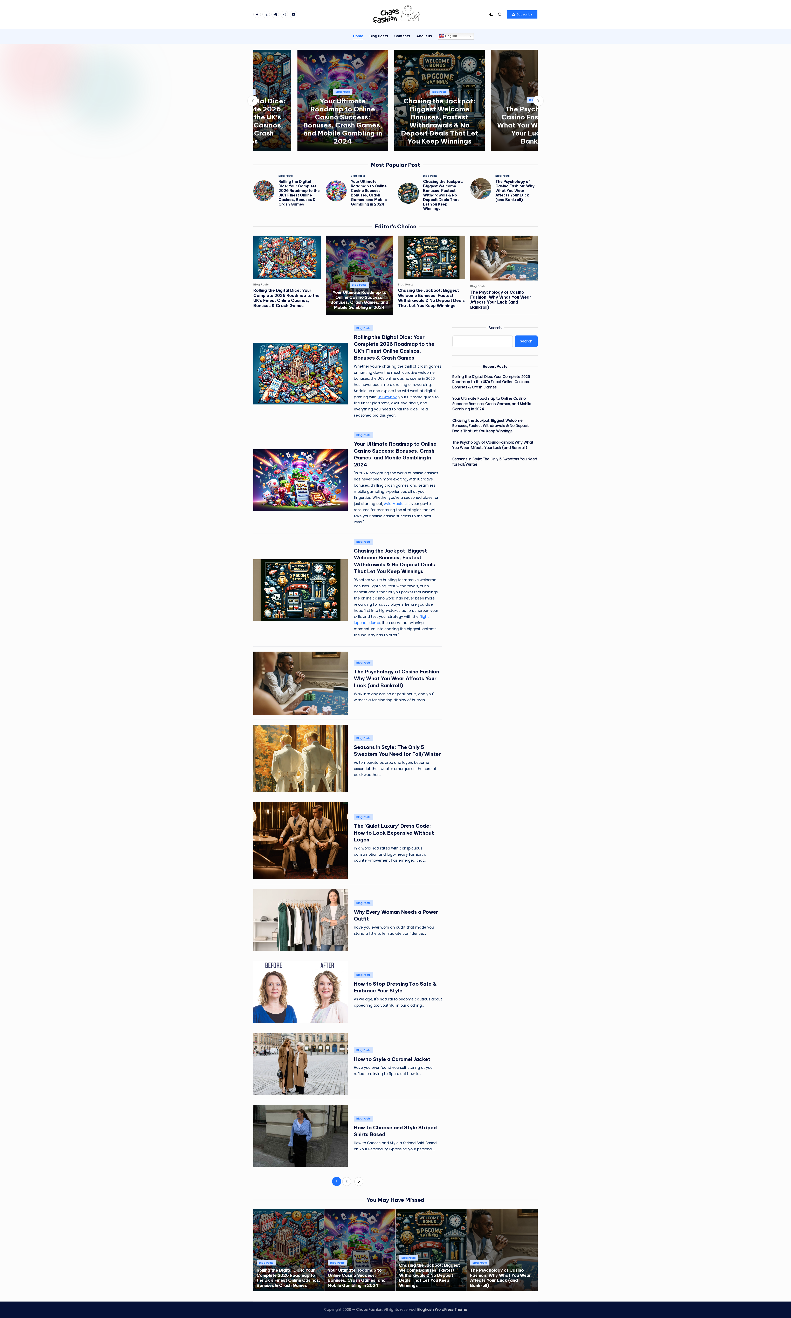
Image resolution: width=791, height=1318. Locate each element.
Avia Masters (395, 503)
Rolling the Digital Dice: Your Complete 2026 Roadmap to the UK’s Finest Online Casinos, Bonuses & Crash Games (299, 193)
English (450, 36)
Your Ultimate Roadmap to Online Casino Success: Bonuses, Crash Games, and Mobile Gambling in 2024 (298, 121)
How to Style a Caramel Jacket (392, 1059)
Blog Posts (298, 91)
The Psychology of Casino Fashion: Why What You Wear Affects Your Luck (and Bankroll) (492, 125)
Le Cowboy (387, 397)
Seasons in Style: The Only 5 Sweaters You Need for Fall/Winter (494, 462)
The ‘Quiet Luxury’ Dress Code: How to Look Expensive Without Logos (394, 833)
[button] (522, 14)
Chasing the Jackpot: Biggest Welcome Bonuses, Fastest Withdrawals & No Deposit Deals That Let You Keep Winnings (395, 121)
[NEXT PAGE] (358, 1181)
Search (495, 327)
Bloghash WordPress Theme (442, 1309)
